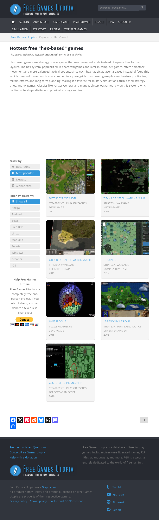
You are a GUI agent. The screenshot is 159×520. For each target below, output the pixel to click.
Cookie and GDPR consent (66, 501)
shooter (124, 22)
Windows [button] (17, 252)
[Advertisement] (79, 122)
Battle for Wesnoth (63, 198)
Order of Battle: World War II (70, 260)
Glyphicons (49, 487)
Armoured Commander (65, 383)
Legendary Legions (117, 321)
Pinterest (118, 502)
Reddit (116, 510)
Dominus (110, 260)
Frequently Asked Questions (28, 447)
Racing (55, 29)
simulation (20, 29)
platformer (82, 22)
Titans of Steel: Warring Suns (124, 198)
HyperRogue (57, 321)
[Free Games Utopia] (43, 9)
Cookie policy (38, 501)
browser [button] (17, 259)
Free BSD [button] (17, 227)
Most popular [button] (24, 173)
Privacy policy (18, 501)
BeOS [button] (15, 220)
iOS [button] (14, 265)
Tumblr (117, 487)
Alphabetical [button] (23, 186)
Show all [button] (21, 201)
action (24, 22)
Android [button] (17, 214)
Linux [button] (15, 233)
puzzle (99, 22)
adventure (41, 22)
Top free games (75, 29)
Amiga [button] (16, 208)
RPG (111, 22)
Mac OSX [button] (17, 240)
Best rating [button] (22, 166)
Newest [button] (20, 179)
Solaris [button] (16, 246)
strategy (39, 29)
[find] (142, 7)
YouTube (118, 495)
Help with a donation (23, 457)
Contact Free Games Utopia (27, 452)
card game (61, 22)
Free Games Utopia (23, 37)
